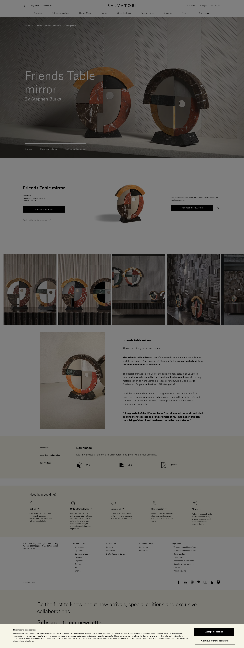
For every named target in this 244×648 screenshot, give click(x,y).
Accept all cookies (214, 631)
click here (29, 641)
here (69, 638)
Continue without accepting (214, 640)
